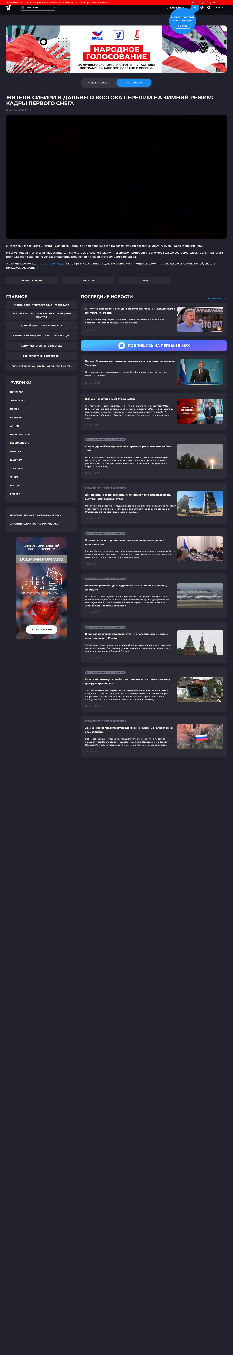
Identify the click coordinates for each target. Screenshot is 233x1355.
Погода (144, 280)
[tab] (99, 83)
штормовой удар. (52, 263)
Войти (219, 7)
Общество (88, 280)
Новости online (32, 280)
